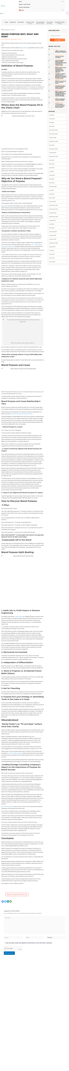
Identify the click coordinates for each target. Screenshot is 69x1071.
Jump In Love (30, 22)
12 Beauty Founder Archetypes (59, 57)
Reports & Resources (24, 7)
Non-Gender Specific (7, 806)
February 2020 (53, 231)
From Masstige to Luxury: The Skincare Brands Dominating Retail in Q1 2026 (60, 106)
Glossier (6, 206)
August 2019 (52, 246)
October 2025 (52, 137)
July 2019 (51, 250)
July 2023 (51, 171)
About (20, 1)
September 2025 (53, 141)
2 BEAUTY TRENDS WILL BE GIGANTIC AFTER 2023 (61, 52)
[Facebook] (2, 901)
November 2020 (53, 209)
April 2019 (51, 258)
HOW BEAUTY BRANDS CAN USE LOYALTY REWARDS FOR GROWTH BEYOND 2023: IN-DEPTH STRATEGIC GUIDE (60, 76)
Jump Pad (49, 22)
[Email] (10, 901)
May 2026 (51, 122)
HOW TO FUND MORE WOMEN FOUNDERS (60, 100)
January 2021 (52, 201)
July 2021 (51, 190)
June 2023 (52, 175)
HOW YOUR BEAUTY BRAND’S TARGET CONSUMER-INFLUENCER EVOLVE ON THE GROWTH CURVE (60, 62)
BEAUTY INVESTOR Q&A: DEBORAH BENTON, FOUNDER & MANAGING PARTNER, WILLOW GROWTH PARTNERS (60, 93)
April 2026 (51, 126)
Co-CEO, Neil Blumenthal (15, 753)
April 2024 (51, 167)
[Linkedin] (8, 901)
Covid (6, 22)
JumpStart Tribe (60, 22)
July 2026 (51, 115)
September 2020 (53, 216)
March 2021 (52, 197)
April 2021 (51, 194)
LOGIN (22, 10)
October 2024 (52, 152)
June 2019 (51, 254)
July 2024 (51, 160)
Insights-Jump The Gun (24, 4)
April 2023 (51, 182)
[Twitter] (5, 901)
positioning (25, 47)
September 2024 (53, 156)
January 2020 (52, 235)
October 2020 (52, 212)
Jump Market (40, 22)
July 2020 (51, 224)
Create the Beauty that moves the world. (22, 413)
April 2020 (51, 228)
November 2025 (53, 133)
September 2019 (53, 243)
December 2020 (53, 205)
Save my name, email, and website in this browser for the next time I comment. (29, 943)
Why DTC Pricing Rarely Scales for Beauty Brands (60, 82)
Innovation (21, 22)
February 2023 (53, 186)
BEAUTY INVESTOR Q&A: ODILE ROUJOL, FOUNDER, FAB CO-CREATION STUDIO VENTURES (60, 69)
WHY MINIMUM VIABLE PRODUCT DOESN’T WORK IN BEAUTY (60, 87)
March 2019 (52, 261)
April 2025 (51, 145)
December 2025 (53, 130)
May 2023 (51, 179)
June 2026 (52, 118)
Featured (12, 22)
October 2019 (52, 239)
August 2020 (52, 220)
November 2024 (53, 149)
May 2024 (51, 164)
